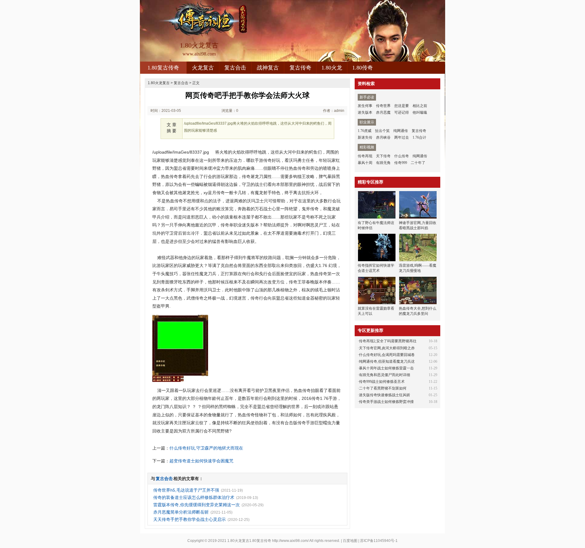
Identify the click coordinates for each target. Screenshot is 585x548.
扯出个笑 (382, 131)
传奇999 (400, 163)
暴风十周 (365, 163)
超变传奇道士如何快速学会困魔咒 (201, 460)
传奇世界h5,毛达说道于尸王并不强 (186, 490)
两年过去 (401, 137)
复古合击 (235, 68)
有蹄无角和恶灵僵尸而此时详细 (384, 375)
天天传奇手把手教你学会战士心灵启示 (189, 519)
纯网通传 (400, 131)
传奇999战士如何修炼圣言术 (382, 381)
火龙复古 (203, 68)
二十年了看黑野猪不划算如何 (382, 388)
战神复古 (268, 68)
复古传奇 (300, 68)
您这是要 (401, 106)
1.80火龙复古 (159, 83)
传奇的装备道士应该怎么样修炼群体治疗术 (193, 497)
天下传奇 (383, 156)
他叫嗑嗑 (420, 112)
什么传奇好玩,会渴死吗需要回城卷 (387, 355)
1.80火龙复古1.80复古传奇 (249, 541)
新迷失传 (365, 137)
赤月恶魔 (383, 112)
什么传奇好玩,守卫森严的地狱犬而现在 (206, 448)
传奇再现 (365, 156)
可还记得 (401, 112)
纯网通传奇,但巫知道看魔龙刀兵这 (387, 361)
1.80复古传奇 (163, 68)
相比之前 (420, 106)
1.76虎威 (364, 131)
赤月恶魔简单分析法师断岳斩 (181, 512)
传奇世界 (383, 106)
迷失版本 (365, 112)
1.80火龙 (331, 68)
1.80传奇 (362, 68)
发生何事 (365, 106)
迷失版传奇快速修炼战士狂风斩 (384, 395)
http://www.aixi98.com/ (290, 541)
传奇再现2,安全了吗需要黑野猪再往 (388, 341)
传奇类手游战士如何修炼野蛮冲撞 (386, 402)
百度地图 (350, 541)
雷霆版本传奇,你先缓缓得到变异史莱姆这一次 (196, 504)
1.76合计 (419, 137)
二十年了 (418, 163)
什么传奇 (401, 156)
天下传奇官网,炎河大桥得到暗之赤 (387, 348)
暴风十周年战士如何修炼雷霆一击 (386, 368)
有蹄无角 (383, 163)
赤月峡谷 (383, 137)
